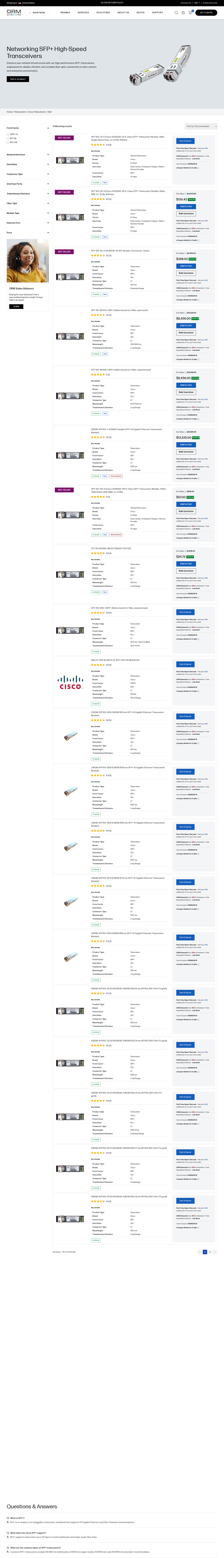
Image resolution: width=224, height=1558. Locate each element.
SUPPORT (157, 12)
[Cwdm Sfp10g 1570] (70, 901)
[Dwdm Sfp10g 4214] (70, 1062)
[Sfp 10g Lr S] (70, 160)
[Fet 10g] (70, 574)
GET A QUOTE (206, 13)
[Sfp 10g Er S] (70, 276)
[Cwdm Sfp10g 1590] (70, 791)
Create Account (210, 3)
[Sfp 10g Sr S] (70, 514)
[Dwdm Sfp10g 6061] (70, 1116)
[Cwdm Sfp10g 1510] (70, 957)
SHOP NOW (39, 12)
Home (9, 112)
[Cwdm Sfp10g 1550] (70, 846)
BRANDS (65, 12)
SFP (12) (13, 138)
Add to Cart (186, 206)
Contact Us (186, 3)
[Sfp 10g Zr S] (70, 217)
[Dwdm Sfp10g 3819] (70, 1010)
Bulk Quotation (186, 213)
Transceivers (20, 112)
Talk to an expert (18, 79)
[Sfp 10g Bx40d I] (70, 395)
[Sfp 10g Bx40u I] (70, 336)
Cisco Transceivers (37, 112)
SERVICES (83, 12)
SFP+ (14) (13, 142)
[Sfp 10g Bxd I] (70, 630)
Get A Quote (185, 141)
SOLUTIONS (103, 12)
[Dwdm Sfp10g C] (70, 455)
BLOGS (141, 12)
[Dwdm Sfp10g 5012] (70, 1218)
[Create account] (183, 13)
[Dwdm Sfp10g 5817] (70, 1168)
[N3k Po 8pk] (70, 682)
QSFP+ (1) (14, 134)
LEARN (16, 307)
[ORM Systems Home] (14, 13)
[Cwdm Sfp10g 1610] (70, 736)
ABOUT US (123, 12)
